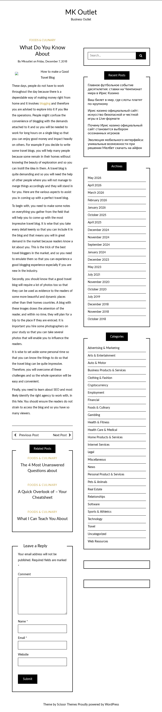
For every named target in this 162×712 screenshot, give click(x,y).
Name (23, 621)
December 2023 (98, 259)
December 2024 (98, 230)
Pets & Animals (97, 482)
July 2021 (94, 274)
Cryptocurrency (98, 385)
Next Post (60, 435)
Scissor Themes (67, 704)
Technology (95, 519)
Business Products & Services (107, 370)
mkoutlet (27, 61)
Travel (91, 526)
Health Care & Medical (102, 430)
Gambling (94, 415)
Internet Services (98, 444)
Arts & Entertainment (101, 355)
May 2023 (94, 267)
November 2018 (98, 311)
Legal (91, 452)
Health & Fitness (98, 422)
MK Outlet (81, 12)
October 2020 (97, 289)
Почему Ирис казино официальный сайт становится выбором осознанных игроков (115, 129)
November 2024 (98, 237)
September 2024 (99, 244)
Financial (93, 400)
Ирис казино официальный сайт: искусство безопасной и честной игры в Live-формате (113, 114)
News (91, 467)
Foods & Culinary (42, 40)
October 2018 (97, 319)
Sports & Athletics (99, 511)
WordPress (112, 704)
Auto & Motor (97, 363)
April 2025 (94, 222)
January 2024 (97, 252)
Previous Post (28, 435)
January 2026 (97, 207)
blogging (45, 103)
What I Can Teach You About (42, 519)
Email (22, 638)
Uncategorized (97, 534)
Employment (96, 392)
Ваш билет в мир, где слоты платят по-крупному (115, 102)
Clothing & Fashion (100, 378)
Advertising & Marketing (103, 348)
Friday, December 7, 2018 (52, 61)
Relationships (96, 496)
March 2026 (96, 192)
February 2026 (97, 200)
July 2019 (94, 296)
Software (94, 504)
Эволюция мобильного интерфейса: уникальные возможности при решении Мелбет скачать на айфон (116, 144)
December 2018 (98, 304)
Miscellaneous (97, 459)
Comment (24, 574)
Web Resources (98, 541)
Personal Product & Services (106, 474)
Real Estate (95, 489)
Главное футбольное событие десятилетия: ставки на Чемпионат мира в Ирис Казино (115, 89)
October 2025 (97, 215)
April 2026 (94, 185)
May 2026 (94, 178)
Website (23, 654)
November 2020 (98, 282)
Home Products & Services (105, 437)
